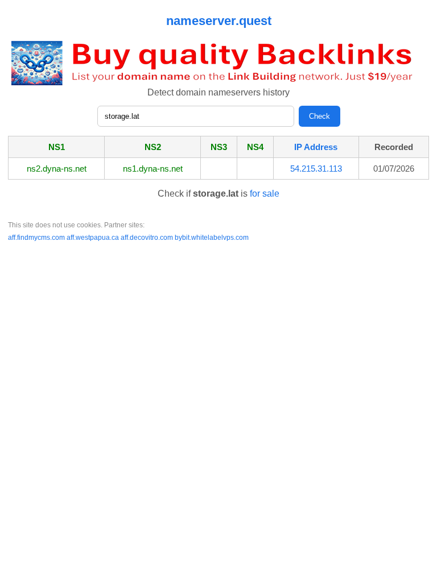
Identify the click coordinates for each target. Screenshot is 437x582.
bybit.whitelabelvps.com (212, 238)
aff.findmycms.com (37, 238)
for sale (264, 193)
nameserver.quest (218, 21)
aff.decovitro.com (148, 238)
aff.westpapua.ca (94, 238)
